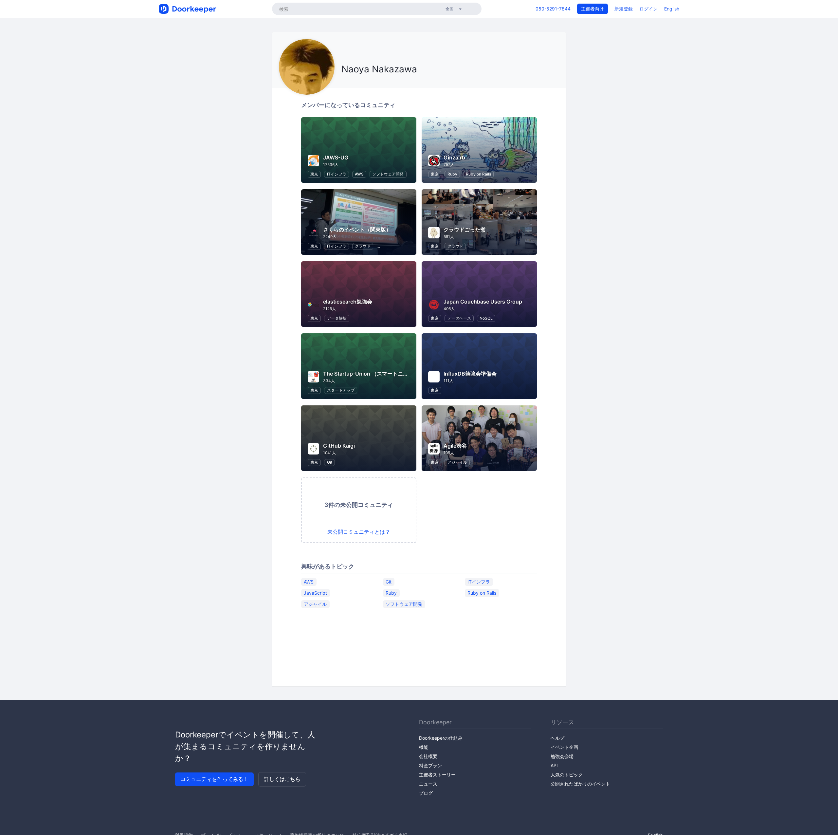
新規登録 (623, 8)
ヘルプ (557, 738)
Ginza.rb (454, 157)
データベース (459, 318)
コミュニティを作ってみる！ (214, 779)
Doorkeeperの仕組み (441, 738)
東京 (314, 174)
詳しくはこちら (282, 779)
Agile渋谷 (455, 445)
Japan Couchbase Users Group (483, 301)
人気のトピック (567, 774)
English (671, 8)
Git (329, 462)
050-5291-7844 (553, 8)
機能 (423, 747)
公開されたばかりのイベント (580, 784)
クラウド (363, 246)
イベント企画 (564, 747)
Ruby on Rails (478, 174)
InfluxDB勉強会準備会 (470, 373)
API (554, 765)
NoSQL (486, 318)
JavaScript (315, 593)
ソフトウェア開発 (388, 174)
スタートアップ (341, 390)
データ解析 (337, 318)
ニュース (428, 784)
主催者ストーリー (437, 774)
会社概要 (428, 756)
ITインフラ (336, 174)
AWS (359, 174)
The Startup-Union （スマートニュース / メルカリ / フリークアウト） (407, 373)
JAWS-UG (335, 157)
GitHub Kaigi (339, 445)
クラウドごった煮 (464, 229)
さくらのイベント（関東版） (357, 229)
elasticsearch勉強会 (347, 301)
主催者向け (592, 8)
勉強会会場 (562, 756)
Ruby (452, 174)
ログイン (648, 8)
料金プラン (430, 765)
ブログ (426, 793)
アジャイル (457, 462)
